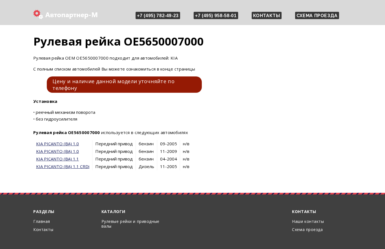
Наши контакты (308, 221)
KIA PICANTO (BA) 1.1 (57, 159)
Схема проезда (317, 15)
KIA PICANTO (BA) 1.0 (57, 143)
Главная (41, 221)
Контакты (266, 15)
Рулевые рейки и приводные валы (130, 224)
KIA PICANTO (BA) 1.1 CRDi (62, 166)
